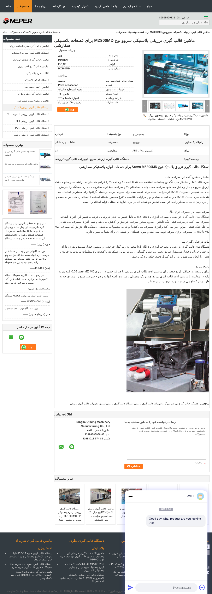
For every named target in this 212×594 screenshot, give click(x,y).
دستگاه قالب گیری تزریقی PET (32, 121)
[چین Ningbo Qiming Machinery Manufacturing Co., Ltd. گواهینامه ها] (16, 202)
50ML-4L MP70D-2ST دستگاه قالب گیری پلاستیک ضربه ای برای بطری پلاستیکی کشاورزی (84, 567)
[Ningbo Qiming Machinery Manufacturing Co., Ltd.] (17, 20)
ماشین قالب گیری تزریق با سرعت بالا (21, 164)
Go (206, 22)
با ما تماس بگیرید (106, 6)
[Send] (130, 587)
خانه (8, 6)
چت (71, 109)
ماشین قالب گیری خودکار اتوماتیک (30, 59)
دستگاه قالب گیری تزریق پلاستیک (40, 32)
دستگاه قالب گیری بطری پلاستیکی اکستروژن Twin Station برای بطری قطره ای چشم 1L (82, 578)
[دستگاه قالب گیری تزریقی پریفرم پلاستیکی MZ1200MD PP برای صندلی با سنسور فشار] (69, 496)
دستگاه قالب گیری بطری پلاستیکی (30, 52)
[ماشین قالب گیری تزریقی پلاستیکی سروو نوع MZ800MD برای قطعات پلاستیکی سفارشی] (176, 74)
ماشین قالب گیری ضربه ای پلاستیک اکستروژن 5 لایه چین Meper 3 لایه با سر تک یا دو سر (31, 574)
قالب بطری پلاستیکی (37, 73)
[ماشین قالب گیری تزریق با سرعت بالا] (45, 167)
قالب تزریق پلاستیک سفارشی (32, 100)
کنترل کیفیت (80, 6)
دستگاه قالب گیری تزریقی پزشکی (30, 134)
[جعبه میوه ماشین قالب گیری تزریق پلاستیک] (45, 154)
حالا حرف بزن (132, 6)
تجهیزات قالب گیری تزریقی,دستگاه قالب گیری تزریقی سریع (131, 403)
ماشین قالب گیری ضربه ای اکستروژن (28, 46)
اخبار (149, 6)
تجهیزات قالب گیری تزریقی (84, 403)
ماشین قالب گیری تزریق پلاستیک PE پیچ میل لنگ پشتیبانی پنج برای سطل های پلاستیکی (101, 514)
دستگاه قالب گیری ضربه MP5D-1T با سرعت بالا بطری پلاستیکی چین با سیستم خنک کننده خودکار (31, 556)
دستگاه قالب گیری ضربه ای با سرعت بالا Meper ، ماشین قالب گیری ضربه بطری (31, 566)
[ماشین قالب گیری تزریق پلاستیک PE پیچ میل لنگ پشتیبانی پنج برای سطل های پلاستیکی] (100, 496)
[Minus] (130, 496)
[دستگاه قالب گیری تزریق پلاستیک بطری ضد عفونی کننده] (45, 179)
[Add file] (202, 587)
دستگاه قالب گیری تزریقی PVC (31, 128)
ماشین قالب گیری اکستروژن (33, 66)
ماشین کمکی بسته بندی (36, 87)
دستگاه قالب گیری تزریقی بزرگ (181, 403)
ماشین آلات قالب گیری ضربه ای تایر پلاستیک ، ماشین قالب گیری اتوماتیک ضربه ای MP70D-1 (82, 556)
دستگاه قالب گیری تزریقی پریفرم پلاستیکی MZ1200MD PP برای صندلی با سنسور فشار (70, 514)
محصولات (23, 6)
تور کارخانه (59, 6)
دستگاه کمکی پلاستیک (36, 80)
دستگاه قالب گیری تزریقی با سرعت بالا (27, 114)
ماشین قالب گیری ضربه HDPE (32, 93)
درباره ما (41, 6)
